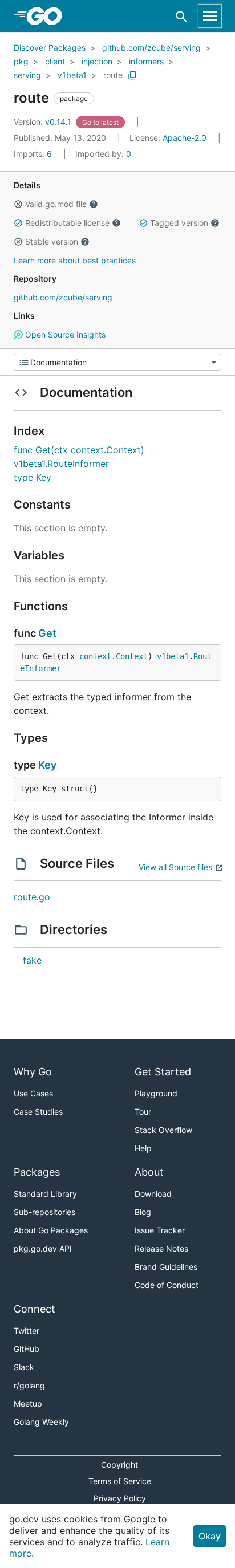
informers (146, 61)
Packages (37, 1172)
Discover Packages (50, 47)
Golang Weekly (41, 1422)
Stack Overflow (163, 1130)
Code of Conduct (166, 1285)
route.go (32, 897)
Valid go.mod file (56, 204)
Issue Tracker (160, 1230)
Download (153, 1194)
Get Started (163, 1072)
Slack (24, 1367)
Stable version (51, 241)
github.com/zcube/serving (151, 47)
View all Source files (175, 867)
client (55, 61)
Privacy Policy (120, 1498)
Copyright (119, 1464)
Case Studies (38, 1111)
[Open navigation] (209, 16)
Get (47, 633)
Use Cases (33, 1093)
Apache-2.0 (184, 138)
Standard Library (45, 1194)
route (113, 75)
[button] (18, 204)
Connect (34, 1309)
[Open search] (181, 16)
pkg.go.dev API (43, 1248)
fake (32, 960)
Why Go (33, 1072)
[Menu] (117, 362)
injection (97, 61)
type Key (32, 477)
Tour (143, 1111)
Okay (209, 1536)
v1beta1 (72, 75)
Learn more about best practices (75, 260)
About (149, 1172)
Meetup (28, 1403)
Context (132, 656)
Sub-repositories (44, 1212)
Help (143, 1148)
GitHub (26, 1349)
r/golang (29, 1385)
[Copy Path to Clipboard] (132, 75)
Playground (156, 1093)
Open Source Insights (64, 334)
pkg (21, 61)
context (95, 656)
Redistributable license (67, 223)
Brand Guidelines (166, 1267)
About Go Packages (51, 1230)
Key (47, 765)
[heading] (48, 16)
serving (27, 75)
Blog (143, 1212)
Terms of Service (119, 1481)
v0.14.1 (44, 122)
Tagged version (179, 223)
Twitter (26, 1330)
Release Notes (161, 1248)
